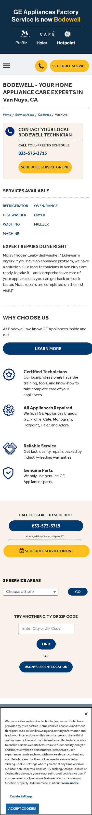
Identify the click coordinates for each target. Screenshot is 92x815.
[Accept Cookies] (86, 714)
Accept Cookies (22, 808)
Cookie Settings (21, 796)
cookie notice (70, 783)
